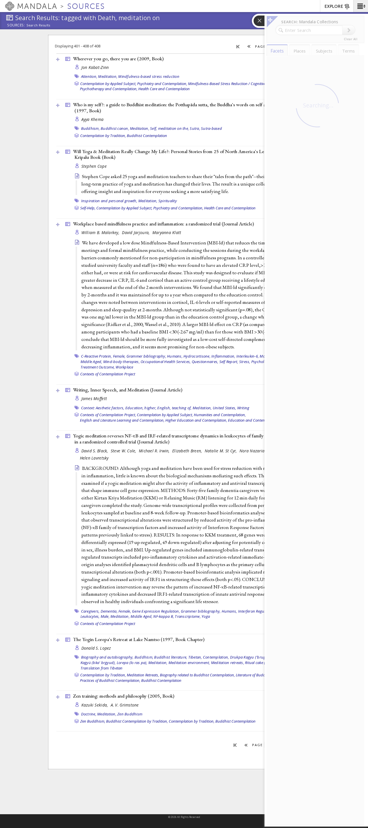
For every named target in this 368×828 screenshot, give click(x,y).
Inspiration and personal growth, (109, 200)
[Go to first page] (238, 46)
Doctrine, (88, 714)
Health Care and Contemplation (164, 88)
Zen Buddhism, (92, 721)
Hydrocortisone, (196, 356)
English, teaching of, (174, 407)
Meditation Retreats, (143, 675)
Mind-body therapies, (121, 361)
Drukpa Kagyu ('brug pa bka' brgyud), (262, 657)
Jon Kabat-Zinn (95, 67)
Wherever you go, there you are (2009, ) (118, 58)
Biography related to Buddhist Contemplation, (197, 675)
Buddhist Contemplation (147, 135)
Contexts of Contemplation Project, (108, 414)
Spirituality (167, 200)
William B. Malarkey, (101, 232)
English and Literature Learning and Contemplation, (122, 420)
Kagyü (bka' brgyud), (98, 662)
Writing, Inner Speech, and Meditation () (127, 390)
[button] (360, 6)
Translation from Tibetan (101, 668)
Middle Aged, (91, 361)
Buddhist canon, (115, 128)
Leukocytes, (90, 616)
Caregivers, (90, 611)
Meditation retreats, (227, 662)
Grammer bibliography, (146, 356)
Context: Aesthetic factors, (102, 407)
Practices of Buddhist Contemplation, (110, 680)
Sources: (16, 26)
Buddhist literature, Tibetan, (178, 657)
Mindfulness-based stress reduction (148, 76)
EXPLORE (334, 6)
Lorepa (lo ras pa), (132, 662)
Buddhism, (90, 128)
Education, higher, (141, 407)
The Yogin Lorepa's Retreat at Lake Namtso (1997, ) (138, 639)
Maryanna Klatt (166, 232)
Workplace (124, 367)
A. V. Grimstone (125, 705)
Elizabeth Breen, (187, 450)
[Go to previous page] (249, 46)
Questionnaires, (205, 361)
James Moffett (94, 398)
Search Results (38, 25)
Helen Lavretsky (94, 458)
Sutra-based (211, 128)
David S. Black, (95, 450)
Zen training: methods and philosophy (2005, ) (123, 696)
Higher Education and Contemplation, (196, 420)
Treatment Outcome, (97, 367)
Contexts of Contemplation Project (107, 374)
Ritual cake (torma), (261, 662)
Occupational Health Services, (166, 361)
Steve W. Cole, (124, 450)
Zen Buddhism (129, 714)
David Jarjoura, (136, 232)
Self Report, (228, 361)
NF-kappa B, (163, 616)
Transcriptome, (188, 616)
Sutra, (195, 128)
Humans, (175, 356)
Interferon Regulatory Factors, (263, 611)
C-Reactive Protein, (96, 356)
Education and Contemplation (252, 420)
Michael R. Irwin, (155, 450)
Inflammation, (223, 356)
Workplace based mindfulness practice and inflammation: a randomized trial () (163, 224)
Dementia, (109, 611)
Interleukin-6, (247, 356)
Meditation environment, (189, 662)
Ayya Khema (92, 119)
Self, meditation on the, (169, 128)
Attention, (89, 76)
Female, (119, 356)
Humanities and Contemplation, (220, 414)
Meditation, (107, 76)
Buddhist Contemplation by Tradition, (137, 721)
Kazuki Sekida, (95, 705)
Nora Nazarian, (254, 450)
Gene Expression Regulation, (156, 611)
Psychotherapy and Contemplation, (108, 88)
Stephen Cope (94, 166)
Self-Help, (87, 208)
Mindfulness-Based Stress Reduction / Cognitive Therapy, (234, 83)
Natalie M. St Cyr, (221, 450)
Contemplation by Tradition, (103, 135)
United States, (224, 407)
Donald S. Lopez (96, 648)
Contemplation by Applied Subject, (108, 83)
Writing (243, 407)
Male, (264, 356)
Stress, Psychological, (257, 361)
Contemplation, (216, 657)
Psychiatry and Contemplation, (162, 83)
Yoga (206, 616)
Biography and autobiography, (107, 657)
